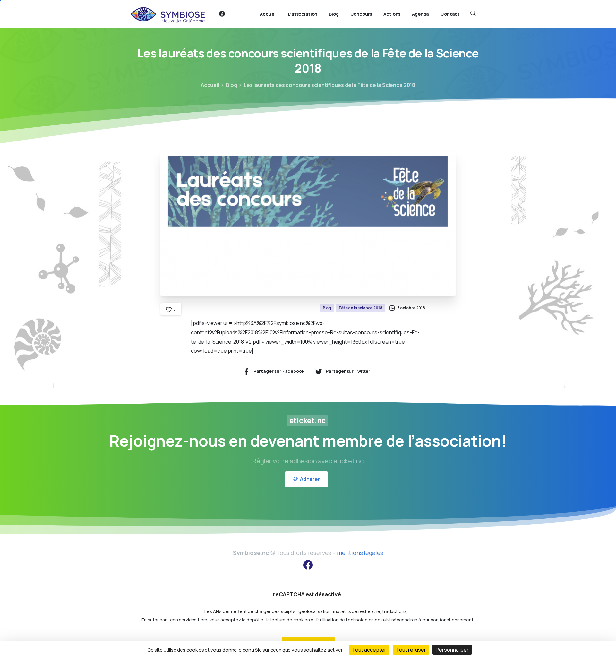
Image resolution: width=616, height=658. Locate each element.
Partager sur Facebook (278, 371)
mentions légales (360, 553)
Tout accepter (369, 649)
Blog (231, 85)
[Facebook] (222, 14)
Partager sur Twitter (348, 371)
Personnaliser (452, 649)
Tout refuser (411, 649)
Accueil (210, 85)
